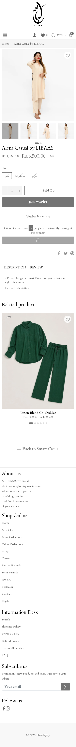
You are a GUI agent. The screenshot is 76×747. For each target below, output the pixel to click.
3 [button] (38, 423)
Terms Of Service (13, 648)
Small (7, 176)
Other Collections (12, 544)
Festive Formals (11, 565)
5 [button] (43, 423)
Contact (6, 594)
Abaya (5, 551)
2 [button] (41, 143)
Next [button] (71, 131)
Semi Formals (10, 572)
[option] (38, 368)
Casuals (6, 558)
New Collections (12, 537)
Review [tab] (37, 267)
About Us (7, 530)
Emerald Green (16, 379)
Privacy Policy (10, 634)
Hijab (5, 601)
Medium (20, 176)
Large (33, 176)
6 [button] (46, 423)
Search (6, 619)
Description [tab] (15, 267)
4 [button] (41, 423)
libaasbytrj (43, 735)
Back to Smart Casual (40, 448)
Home (6, 44)
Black (34, 379)
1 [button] (37, 143)
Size (4, 168)
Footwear (7, 587)
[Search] (52, 35)
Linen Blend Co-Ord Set (38, 413)
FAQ (5, 655)
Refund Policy (10, 641)
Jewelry (6, 579)
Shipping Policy (11, 627)
